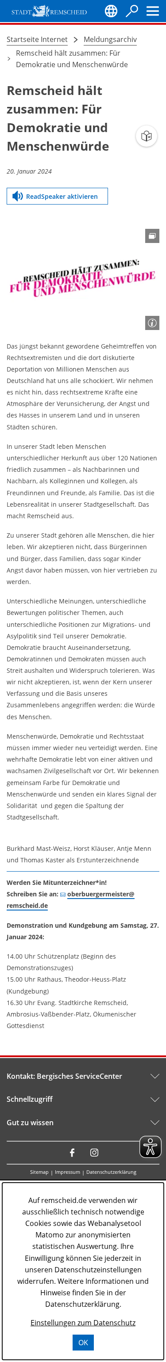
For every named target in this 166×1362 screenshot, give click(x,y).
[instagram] (94, 1153)
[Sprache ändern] (111, 11)
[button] (83, 279)
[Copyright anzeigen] (152, 323)
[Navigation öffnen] (153, 11)
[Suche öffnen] (132, 11)
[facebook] (72, 1153)
